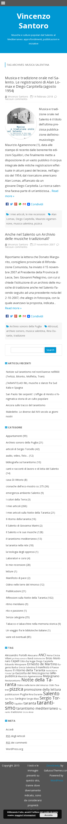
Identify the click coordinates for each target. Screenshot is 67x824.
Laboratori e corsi (16, 558)
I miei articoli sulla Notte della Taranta (28, 512)
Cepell (15, 661)
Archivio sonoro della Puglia (26, 326)
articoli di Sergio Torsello (20, 449)
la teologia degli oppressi (20, 552)
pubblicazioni (12, 694)
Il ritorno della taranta (18, 519)
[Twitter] (11, 204)
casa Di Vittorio (15, 479)
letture (9, 571)
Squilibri (18, 703)
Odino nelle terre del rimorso (22, 584)
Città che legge (28, 661)
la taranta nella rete (17, 545)
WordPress (57, 780)
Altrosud (53, 326)
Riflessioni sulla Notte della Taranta (26, 597)
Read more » (13, 308)
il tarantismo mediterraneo (21, 538)
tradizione (19, 335)
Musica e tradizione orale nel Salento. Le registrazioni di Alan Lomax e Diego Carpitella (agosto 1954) (32, 84)
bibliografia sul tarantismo (21, 462)
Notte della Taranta (29, 681)
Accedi (9, 729)
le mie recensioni (35, 214)
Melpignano (51, 676)
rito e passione (14, 610)
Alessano (33, 655)
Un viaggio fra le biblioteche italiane (26, 630)
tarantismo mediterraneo (37, 708)
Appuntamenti (14, 436)
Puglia (24, 694)
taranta (29, 703)
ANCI (42, 655)
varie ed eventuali (16, 637)
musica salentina (23, 223)
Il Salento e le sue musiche (21, 532)
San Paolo (9, 699)
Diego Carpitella (25, 219)
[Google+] (16, 204)
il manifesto (42, 667)
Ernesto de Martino (42, 664)
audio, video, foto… (17, 455)
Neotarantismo (13, 680)
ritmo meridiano (15, 604)
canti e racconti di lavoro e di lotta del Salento (32, 468)
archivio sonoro (15, 331)
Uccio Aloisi (28, 712)
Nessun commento (16, 99)
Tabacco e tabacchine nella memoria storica (31, 623)
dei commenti (16, 742)
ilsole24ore (51, 670)
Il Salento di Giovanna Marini (22, 525)
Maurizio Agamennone (30, 676)
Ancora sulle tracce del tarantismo (25, 405)
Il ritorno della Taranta (29, 670)
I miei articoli (17, 214)
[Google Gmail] (24, 204)
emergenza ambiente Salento (23, 493)
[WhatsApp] (20, 204)
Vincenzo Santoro (33, 20)
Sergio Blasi (32, 698)
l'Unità (8, 673)
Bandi (30, 658)
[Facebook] (7, 204)
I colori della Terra (16, 499)
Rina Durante (36, 694)
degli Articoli (15, 736)
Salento (51, 693)
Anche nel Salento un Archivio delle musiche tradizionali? (30, 236)
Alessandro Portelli (16, 655)
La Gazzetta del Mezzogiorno (30, 673)
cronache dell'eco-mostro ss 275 (25, 486)
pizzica (38, 223)
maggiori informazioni (25, 815)
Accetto (48, 815)
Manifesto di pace (16, 578)
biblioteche (39, 658)
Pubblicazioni (13, 591)
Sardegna (20, 698)
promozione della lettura (42, 689)
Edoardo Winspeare (15, 664)
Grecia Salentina (27, 667)
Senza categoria (15, 617)
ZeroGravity (53, 765)
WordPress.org (14, 749)
